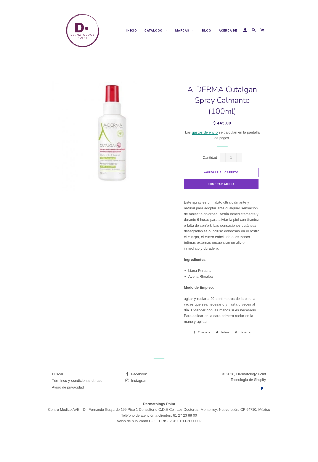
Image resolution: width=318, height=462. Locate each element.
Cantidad (210, 158)
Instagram (138, 381)
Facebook (138, 374)
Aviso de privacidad (68, 387)
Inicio (131, 30)
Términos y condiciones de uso (77, 381)
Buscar (57, 374)
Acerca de (228, 30)
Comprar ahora (221, 184)
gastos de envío (205, 132)
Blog (206, 30)
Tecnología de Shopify (248, 380)
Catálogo (154, 30)
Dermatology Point (251, 374)
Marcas (182, 30)
